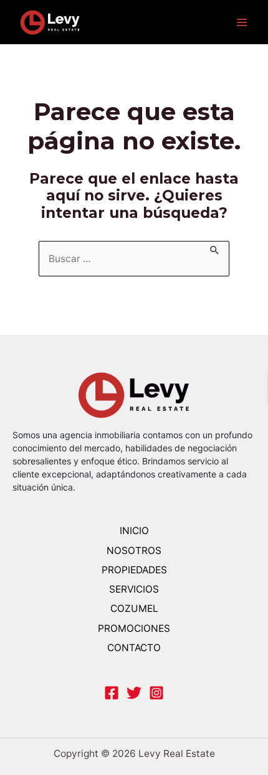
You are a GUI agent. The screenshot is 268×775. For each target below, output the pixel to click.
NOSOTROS (134, 551)
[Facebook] (111, 692)
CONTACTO (134, 648)
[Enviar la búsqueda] (215, 248)
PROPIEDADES (134, 570)
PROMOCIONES (134, 628)
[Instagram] (156, 692)
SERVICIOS (134, 589)
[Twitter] (134, 692)
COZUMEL (134, 608)
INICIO (134, 531)
